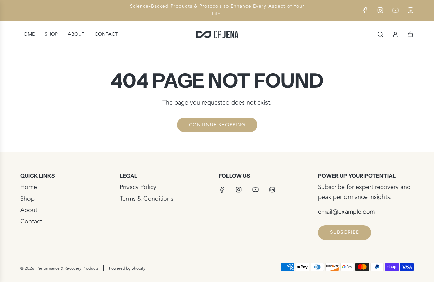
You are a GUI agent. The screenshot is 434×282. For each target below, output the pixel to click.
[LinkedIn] (410, 10)
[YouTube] (395, 10)
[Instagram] (380, 10)
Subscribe (344, 232)
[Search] (380, 34)
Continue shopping (217, 124)
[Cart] (410, 34)
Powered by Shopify (127, 268)
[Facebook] (365, 10)
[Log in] (395, 34)
